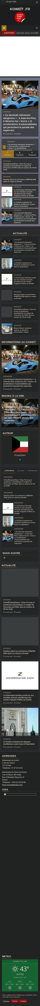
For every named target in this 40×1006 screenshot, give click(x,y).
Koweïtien (18, 134)
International (11, 141)
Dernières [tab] (7, 155)
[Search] (37, 28)
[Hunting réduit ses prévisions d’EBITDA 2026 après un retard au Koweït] (7, 295)
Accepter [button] (23, 1001)
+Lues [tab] (21, 471)
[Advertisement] (20, 56)
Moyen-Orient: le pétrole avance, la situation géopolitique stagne (23, 330)
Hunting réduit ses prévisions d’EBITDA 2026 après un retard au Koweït (25, 296)
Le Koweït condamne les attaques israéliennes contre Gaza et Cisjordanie (24, 204)
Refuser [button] (14, 1001)
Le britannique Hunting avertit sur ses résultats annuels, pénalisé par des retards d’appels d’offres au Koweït (24, 509)
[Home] (4, 28)
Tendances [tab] (32, 155)
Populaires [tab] (20, 155)
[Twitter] (20, 459)
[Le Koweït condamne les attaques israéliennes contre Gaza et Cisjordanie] (7, 203)
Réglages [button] (6, 1001)
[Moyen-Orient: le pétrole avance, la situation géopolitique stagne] (7, 328)
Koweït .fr (20, 9)
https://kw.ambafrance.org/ (12, 785)
